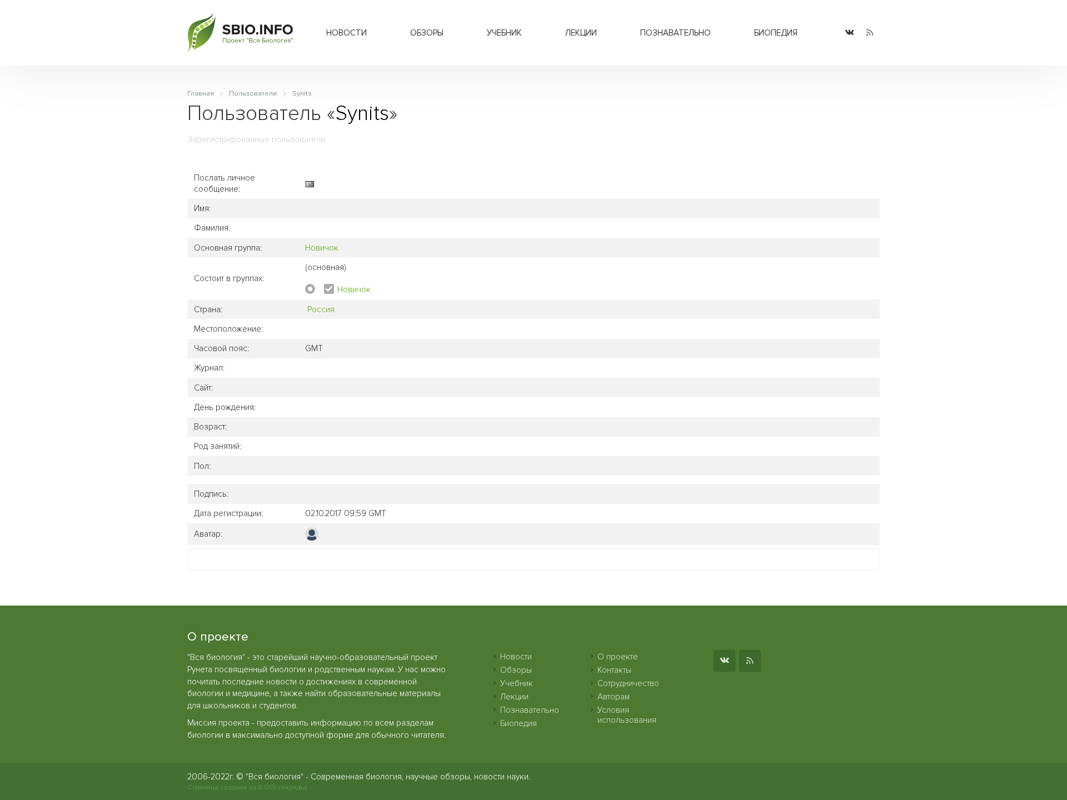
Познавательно (675, 33)
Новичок (321, 248)
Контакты (614, 670)
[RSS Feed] (869, 33)
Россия (321, 309)
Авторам (613, 697)
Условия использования (626, 715)
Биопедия (775, 33)
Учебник (504, 33)
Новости (346, 33)
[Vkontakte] (849, 33)
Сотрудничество (628, 683)
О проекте (617, 657)
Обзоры (426, 33)
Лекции (581, 33)
